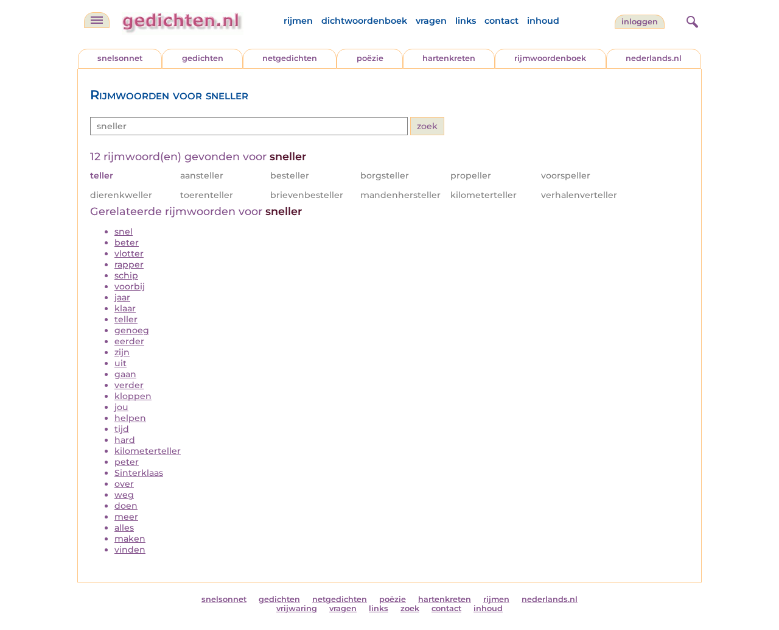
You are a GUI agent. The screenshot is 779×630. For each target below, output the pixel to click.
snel (123, 231)
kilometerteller (147, 450)
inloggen (639, 21)
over (124, 483)
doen (126, 505)
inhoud (543, 20)
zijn (122, 352)
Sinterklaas (138, 472)
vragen (431, 20)
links (465, 20)
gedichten (202, 58)
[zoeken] (690, 20)
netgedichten (289, 58)
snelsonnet (119, 58)
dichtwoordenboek (364, 20)
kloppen (133, 396)
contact (501, 20)
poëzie (370, 58)
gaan (125, 374)
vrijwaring (296, 608)
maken (129, 538)
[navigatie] (97, 20)
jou (121, 407)
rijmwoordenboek (550, 58)
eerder (129, 341)
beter (126, 242)
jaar (122, 297)
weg (124, 494)
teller (126, 319)
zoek (409, 608)
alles (124, 527)
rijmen (298, 20)
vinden (129, 549)
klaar (125, 308)
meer (126, 516)
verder (129, 385)
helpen (130, 417)
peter (126, 461)
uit (120, 363)
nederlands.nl (654, 58)
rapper (129, 264)
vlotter (129, 253)
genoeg (131, 330)
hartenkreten (448, 58)
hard (124, 439)
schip (126, 275)
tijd (121, 428)
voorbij (129, 286)
